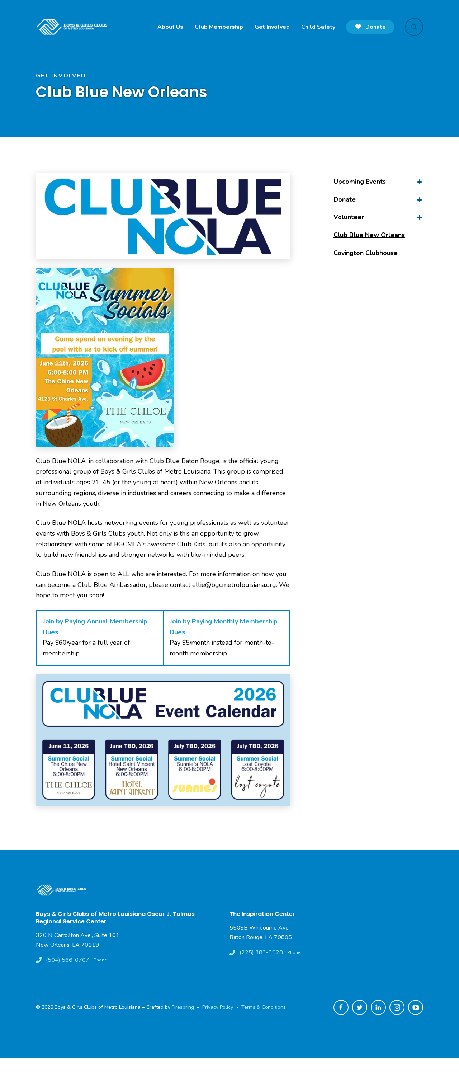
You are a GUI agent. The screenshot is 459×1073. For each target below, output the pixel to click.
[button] (414, 27)
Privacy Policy (217, 1007)
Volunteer (348, 217)
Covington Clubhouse (365, 253)
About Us (170, 27)
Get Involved (272, 27)
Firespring (183, 1007)
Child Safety (318, 27)
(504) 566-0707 (67, 960)
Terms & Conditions (263, 1007)
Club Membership (219, 27)
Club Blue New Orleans (369, 235)
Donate (375, 27)
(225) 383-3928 (261, 952)
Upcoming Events (359, 181)
